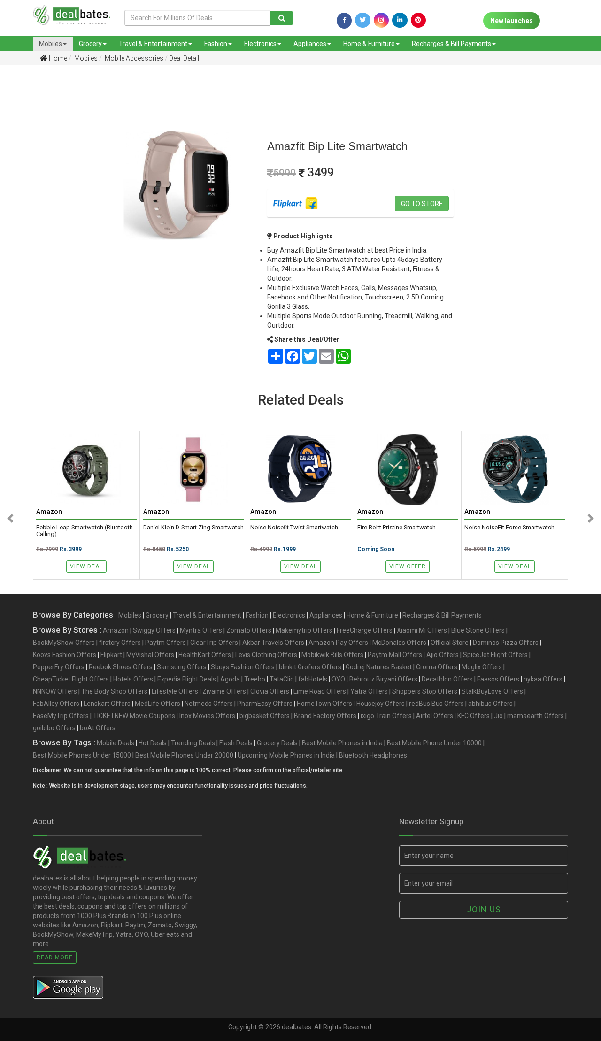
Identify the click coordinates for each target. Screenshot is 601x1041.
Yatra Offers (369, 691)
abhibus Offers (490, 703)
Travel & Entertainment (153, 43)
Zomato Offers (248, 630)
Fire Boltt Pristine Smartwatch (396, 527)
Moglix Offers (482, 667)
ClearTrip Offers (214, 642)
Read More (55, 957)
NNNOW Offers (55, 691)
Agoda (230, 679)
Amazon (116, 630)
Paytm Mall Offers (395, 654)
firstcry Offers (120, 642)
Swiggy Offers (154, 630)
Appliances (309, 43)
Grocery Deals (277, 743)
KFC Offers (473, 716)
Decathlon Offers (447, 679)
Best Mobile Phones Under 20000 (184, 755)
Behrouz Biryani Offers (383, 679)
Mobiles (50, 43)
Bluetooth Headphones (373, 755)
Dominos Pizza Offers (506, 642)
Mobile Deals (115, 743)
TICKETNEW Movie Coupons (134, 716)
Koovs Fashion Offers (64, 654)
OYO (338, 679)
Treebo (254, 679)
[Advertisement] (43, 220)
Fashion (215, 43)
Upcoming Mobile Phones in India (286, 755)
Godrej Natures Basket (379, 667)
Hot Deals (153, 743)
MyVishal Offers (150, 654)
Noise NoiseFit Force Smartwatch (509, 527)
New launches (511, 20)
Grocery (90, 43)
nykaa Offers (543, 679)
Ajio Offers (442, 654)
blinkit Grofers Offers (310, 667)
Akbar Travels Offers (273, 642)
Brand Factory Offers (325, 716)
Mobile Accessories (133, 58)
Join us (484, 909)
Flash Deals (236, 743)
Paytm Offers (165, 642)
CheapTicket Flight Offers (71, 679)
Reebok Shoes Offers (121, 667)
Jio (498, 716)
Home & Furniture (369, 43)
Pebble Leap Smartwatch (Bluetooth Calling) (84, 530)
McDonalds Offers (399, 642)
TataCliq (282, 679)
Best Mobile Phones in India (342, 743)
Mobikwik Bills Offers (332, 654)
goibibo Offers (54, 728)
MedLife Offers (157, 703)
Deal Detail (184, 58)
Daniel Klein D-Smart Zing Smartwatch (193, 527)
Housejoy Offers (380, 703)
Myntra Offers (201, 630)
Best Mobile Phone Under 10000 (434, 743)
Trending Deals (193, 743)
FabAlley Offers (56, 703)
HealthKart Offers (204, 654)
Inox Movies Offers (207, 716)
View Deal (86, 566)
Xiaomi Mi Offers (422, 630)
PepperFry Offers (59, 667)
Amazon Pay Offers (338, 642)
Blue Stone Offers (478, 630)
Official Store (450, 642)
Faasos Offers (498, 679)
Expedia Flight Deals (186, 679)
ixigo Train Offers (386, 716)
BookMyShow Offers (64, 642)
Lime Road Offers (319, 691)
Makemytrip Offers (304, 630)
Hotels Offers (133, 679)
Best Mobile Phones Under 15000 (82, 755)
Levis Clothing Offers (266, 654)
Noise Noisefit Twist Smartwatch (294, 527)
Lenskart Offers (107, 703)
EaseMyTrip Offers (61, 716)
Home (57, 58)
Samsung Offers (182, 667)
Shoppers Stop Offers (424, 691)
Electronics (260, 43)
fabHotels (312, 679)
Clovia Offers (269, 691)
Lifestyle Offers (175, 691)
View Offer (407, 566)
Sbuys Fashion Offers (243, 667)
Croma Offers (436, 667)
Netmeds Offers (209, 703)
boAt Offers (98, 728)
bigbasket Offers (264, 716)
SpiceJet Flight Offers (495, 654)
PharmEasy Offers (265, 703)
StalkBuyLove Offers (492, 691)
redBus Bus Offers (436, 703)
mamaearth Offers (535, 716)
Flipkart (111, 654)
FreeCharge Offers (365, 630)
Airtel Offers (434, 716)
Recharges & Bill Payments (451, 43)
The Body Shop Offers (114, 691)
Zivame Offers (224, 691)
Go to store (422, 203)
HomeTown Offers (324, 703)
